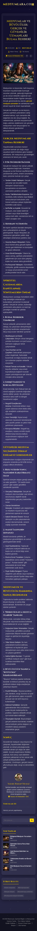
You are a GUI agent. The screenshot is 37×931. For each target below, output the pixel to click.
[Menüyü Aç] (33, 4)
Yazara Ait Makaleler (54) (19, 796)
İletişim (13, 925)
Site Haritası (22, 925)
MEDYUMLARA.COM (18, 4)
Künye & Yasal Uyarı (24, 923)
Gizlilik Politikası (10, 923)
